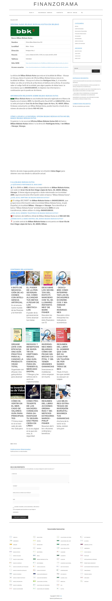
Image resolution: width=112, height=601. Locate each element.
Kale (61, 596)
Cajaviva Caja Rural (66, 563)
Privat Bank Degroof (90, 563)
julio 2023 (77, 53)
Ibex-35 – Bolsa (72, 12)
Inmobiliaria (78, 38)
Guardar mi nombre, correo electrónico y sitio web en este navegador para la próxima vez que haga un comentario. (26, 509)
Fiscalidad (78, 36)
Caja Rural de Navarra (43, 588)
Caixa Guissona (41, 566)
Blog (31, 12)
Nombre (15, 485)
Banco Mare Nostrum (19, 577)
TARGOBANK (87, 570)
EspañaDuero (64, 570)
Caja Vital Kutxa (65, 548)
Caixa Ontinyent (41, 570)
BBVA (38, 555)
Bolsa (76, 26)
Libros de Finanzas (80, 43)
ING (61, 585)
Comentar (14, 473)
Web (14, 499)
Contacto (60, 12)
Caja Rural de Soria (66, 537)
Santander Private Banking (91, 566)
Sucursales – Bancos (45, 12)
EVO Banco (63, 574)
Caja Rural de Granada (43, 585)
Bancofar (39, 537)
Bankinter (39, 544)
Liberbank (87, 548)
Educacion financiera (81, 31)
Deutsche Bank (65, 566)
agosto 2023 (78, 51)
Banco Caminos (17, 563)
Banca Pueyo (16, 552)
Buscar (76, 68)
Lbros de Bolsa (79, 41)
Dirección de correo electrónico (22, 492)
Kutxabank (87, 537)
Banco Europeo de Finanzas (20, 566)
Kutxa (62, 588)
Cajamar (63, 552)
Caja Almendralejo (42, 574)
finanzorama (56, 4)
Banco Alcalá (17, 555)
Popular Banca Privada (90, 559)
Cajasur (63, 559)
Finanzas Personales (80, 33)
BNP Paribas (40, 563)
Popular (86, 555)
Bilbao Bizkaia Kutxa (42, 559)
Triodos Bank (88, 574)
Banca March (16, 548)
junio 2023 (77, 55)
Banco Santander (18, 588)
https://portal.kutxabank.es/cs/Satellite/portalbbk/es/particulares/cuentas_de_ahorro (47, 63)
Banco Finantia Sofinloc (20, 570)
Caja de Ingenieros (42, 577)
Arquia (15, 544)
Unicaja (86, 581)
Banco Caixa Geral (18, 559)
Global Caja (64, 577)
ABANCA (15, 537)
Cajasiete (63, 555)
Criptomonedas (79, 28)
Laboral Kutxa (88, 544)
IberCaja (63, 581)
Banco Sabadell (17, 585)
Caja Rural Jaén (65, 544)
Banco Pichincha (17, 581)
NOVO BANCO (87, 552)
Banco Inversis (17, 574)
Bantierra (39, 552)
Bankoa (39, 548)
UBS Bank (86, 577)
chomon (15, 443)
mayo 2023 (77, 58)
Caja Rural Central (42, 581)
